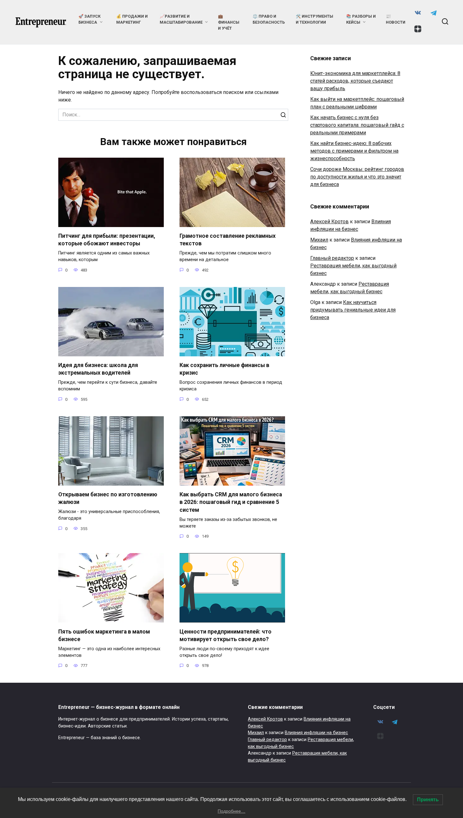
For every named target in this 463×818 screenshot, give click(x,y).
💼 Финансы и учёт (228, 22)
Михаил (319, 240)
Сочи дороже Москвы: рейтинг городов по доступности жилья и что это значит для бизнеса (357, 176)
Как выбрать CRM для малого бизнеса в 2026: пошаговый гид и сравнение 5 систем (231, 502)
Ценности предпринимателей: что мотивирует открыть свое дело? (226, 635)
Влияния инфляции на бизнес (316, 732)
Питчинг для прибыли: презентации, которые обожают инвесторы (106, 240)
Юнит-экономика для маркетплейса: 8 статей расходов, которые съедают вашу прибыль (355, 80)
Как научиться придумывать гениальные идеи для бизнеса (353, 309)
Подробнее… (231, 811)
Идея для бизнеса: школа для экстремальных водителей (98, 369)
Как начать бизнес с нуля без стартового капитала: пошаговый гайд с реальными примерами (357, 125)
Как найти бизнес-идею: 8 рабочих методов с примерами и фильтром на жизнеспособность (354, 150)
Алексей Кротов (329, 222)
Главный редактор (332, 258)
